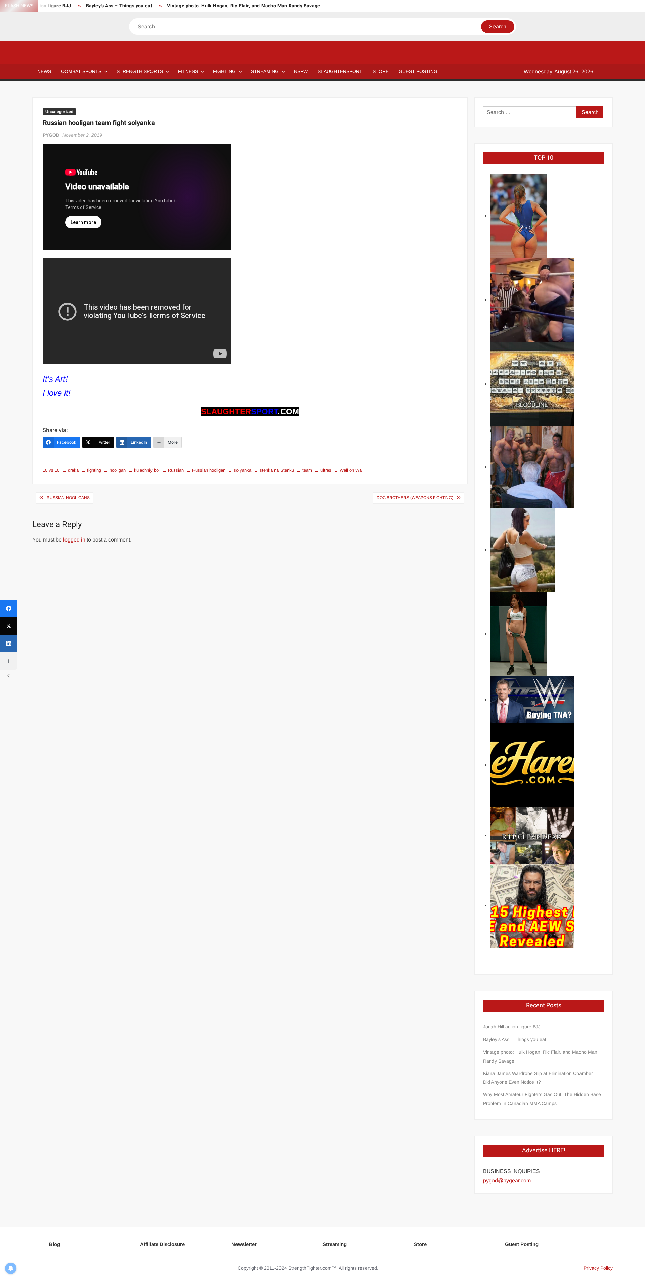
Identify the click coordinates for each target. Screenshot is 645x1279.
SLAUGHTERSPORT (340, 71)
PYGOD (51, 135)
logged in (74, 540)
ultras (325, 470)
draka (73, 470)
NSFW (301, 71)
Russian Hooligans (68, 497)
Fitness (188, 71)
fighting (94, 470)
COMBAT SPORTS (81, 71)
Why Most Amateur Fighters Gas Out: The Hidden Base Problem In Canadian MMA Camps (542, 1099)
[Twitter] (8, 626)
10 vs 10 (51, 470)
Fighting (224, 71)
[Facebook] (8, 608)
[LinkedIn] (8, 643)
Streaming (265, 71)
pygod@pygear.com (507, 1180)
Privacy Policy (598, 1268)
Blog (54, 1244)
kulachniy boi (147, 470)
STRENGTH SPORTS (140, 71)
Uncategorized (59, 111)
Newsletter (244, 1244)
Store (420, 1244)
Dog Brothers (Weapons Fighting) (415, 497)
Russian (176, 470)
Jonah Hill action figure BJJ (512, 1026)
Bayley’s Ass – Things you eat (119, 5)
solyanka (242, 470)
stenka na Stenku (277, 470)
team (307, 470)
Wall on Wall (352, 470)
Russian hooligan (208, 470)
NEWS (44, 71)
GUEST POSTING (418, 71)
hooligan (118, 470)
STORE (381, 71)
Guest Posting (522, 1244)
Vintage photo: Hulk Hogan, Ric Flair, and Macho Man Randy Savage (243, 5)
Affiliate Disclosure (162, 1244)
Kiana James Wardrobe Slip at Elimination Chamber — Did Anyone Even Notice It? (541, 1078)
